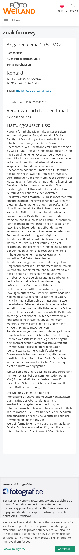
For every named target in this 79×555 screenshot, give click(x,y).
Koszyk (73, 11)
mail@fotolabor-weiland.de (33, 90)
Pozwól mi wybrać (14, 549)
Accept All (65, 549)
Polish (61, 11)
